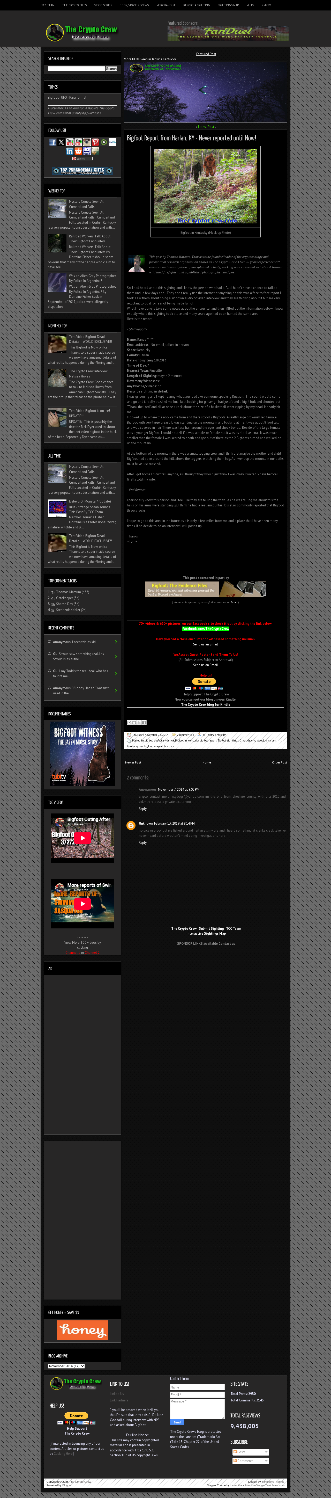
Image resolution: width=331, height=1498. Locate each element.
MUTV (250, 5)
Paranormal (77, 97)
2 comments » (185, 735)
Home (206, 762)
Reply (143, 808)
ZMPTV (266, 5)
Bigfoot (53, 97)
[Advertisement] (206, 959)
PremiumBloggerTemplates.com (264, 1485)
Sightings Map (228, 5)
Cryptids (245, 740)
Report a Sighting (196, 5)
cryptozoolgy (258, 740)
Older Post (279, 762)
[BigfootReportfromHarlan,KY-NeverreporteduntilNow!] (191, 137)
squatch (171, 746)
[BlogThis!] (134, 722)
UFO (64, 97)
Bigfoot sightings (228, 740)
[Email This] (129, 722)
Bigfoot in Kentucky (187, 740)
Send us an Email (205, 644)
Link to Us (117, 1394)
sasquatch (160, 746)
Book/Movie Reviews (134, 5)
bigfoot (149, 740)
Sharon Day (64, 604)
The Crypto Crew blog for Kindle (205, 704)
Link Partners (119, 1400)
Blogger (67, 1485)
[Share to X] (139, 722)
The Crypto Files (74, 5)
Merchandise (166, 5)
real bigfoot (146, 746)
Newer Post (133, 762)
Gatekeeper (64, 598)
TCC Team (48, 5)
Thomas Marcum (68, 592)
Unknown (146, 823)
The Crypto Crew (80, 1481)
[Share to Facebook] (144, 722)
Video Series (103, 5)
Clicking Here (63, 1453)
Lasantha (236, 1485)
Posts (241, 1452)
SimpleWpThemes (273, 1481)
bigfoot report (208, 740)
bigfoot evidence (164, 740)
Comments (245, 1461)
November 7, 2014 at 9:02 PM (178, 789)
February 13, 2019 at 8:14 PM (174, 823)
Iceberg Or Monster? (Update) (90, 501)
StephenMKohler (68, 610)
